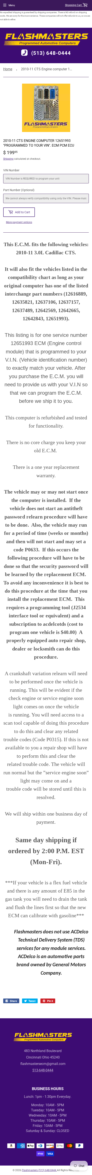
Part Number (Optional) (18, 190)
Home (7, 69)
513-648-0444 (42, 1070)
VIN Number (11, 170)
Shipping (8, 158)
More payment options (19, 222)
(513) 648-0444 (51, 53)
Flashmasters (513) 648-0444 (39, 1170)
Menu (12, 5)
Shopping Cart (73, 5)
